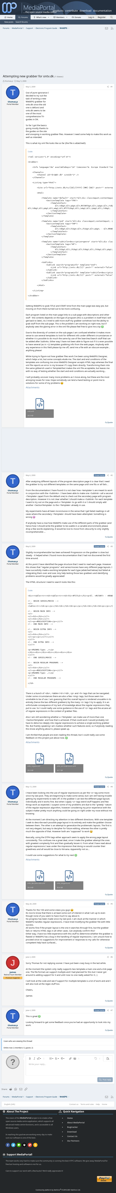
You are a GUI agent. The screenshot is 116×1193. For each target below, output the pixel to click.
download (85, 10)
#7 (112, 1010)
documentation (102, 10)
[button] (48, 17)
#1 (112, 87)
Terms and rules (87, 1104)
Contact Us (72, 1136)
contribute (71, 10)
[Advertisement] (58, 53)
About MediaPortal (76, 1122)
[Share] (108, 86)
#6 (112, 957)
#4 (112, 786)
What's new (41, 17)
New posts (8, 22)
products (58, 10)
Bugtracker (72, 1127)
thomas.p (9, 81)
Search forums (22, 22)
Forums (24, 17)
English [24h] (9, 1104)
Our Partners (73, 1141)
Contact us (73, 1104)
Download (72, 1132)
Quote (110, 422)
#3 (112, 546)
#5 (112, 904)
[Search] (112, 17)
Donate (78, 17)
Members (60, 17)
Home (9, 17)
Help (98, 1104)
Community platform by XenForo (58, 1190)
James (13, 972)
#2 (112, 475)
